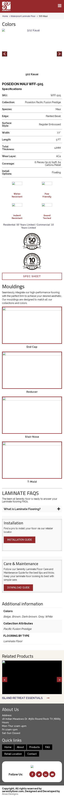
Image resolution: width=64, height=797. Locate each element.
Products (34, 747)
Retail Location (13, 754)
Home (5, 16)
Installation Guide (19, 539)
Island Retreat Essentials (22, 698)
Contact (32, 754)
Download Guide (18, 587)
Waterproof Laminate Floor (23, 16)
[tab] (32, 509)
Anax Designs (10, 794)
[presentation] (4, 53)
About (20, 747)
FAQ (47, 747)
